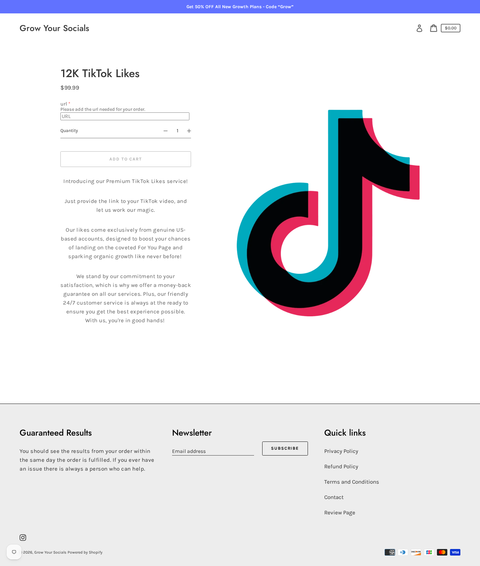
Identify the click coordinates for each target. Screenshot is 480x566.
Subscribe (285, 448)
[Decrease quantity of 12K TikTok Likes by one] (162, 131)
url (63, 104)
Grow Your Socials (54, 28)
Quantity (69, 130)
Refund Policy (341, 466)
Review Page (339, 512)
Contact (334, 497)
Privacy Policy (341, 451)
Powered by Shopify (85, 552)
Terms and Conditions (351, 481)
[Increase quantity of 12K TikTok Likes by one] (192, 131)
